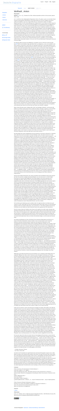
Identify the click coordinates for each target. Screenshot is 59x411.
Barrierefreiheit (42, 407)
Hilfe (50, 1)
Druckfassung (6, 27)
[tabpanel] (29, 205)
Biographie (4, 12)
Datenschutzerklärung (33, 407)
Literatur (4, 14)
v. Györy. (15, 390)
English (53, 1)
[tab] (31, 8)
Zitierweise (4, 19)
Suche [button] (42, 1)
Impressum (26, 407)
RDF (4, 25)
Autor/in (4, 17)
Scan (4, 35)
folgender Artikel (6, 39)
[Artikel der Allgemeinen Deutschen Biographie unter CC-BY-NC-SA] (17, 398)
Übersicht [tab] (20, 8)
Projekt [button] (46, 1)
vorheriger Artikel (6, 37)
